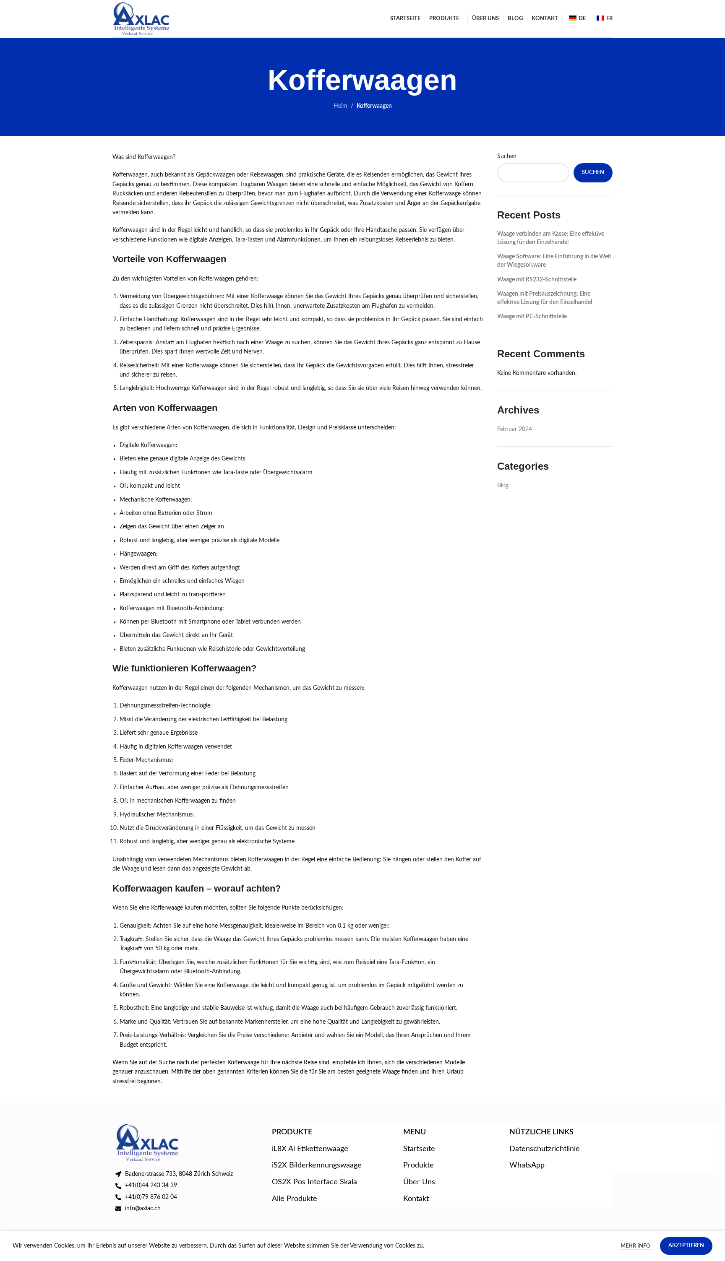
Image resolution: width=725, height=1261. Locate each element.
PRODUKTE (292, 1132)
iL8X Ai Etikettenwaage (310, 1149)
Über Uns (419, 1182)
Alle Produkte (294, 1199)
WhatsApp (527, 1165)
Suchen (506, 156)
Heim (340, 106)
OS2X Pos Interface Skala (314, 1182)
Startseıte (419, 1149)
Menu (414, 1132)
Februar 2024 (514, 429)
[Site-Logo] (141, 18)
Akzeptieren (686, 1245)
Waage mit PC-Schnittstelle (532, 317)
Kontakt (416, 1199)
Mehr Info (636, 1246)
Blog (503, 486)
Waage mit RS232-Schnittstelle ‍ (537, 280)
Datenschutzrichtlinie (544, 1149)
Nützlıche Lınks (541, 1132)
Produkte (418, 1165)
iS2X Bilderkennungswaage (317, 1165)
